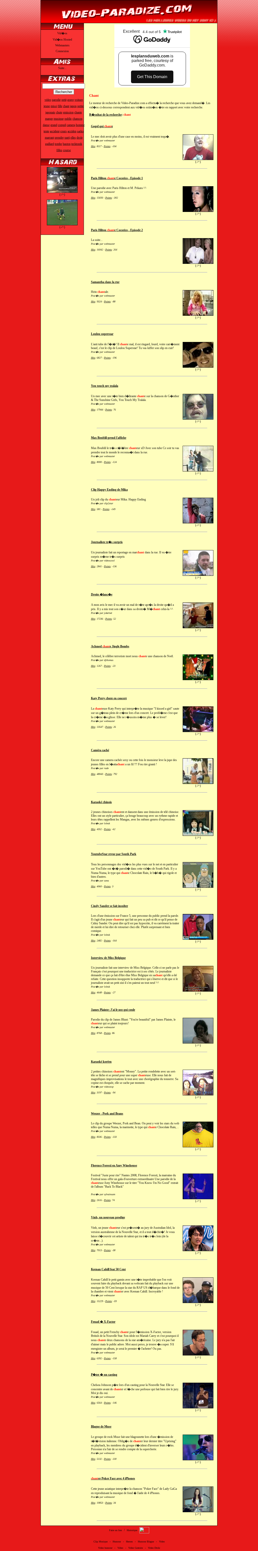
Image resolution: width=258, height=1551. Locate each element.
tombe (58, 144)
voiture (79, 100)
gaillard (49, 144)
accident (54, 131)
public (68, 118)
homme (80, 125)
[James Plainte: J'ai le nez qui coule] (198, 1042)
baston (67, 144)
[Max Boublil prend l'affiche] (198, 470)
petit (64, 100)
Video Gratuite (135, 1547)
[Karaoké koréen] (198, 1094)
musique (59, 118)
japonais (50, 112)
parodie (56, 100)
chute (59, 112)
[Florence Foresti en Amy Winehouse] (198, 1198)
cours (63, 131)
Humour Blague (146, 1541)
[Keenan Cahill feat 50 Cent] (198, 1302)
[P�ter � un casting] (198, 1407)
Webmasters (62, 45)
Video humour (105, 1547)
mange (49, 118)
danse (46, 125)
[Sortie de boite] (62, 192)
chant (66, 106)
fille (60, 106)
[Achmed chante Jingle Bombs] (198, 679)
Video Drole (154, 1547)
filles (59, 150)
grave (70, 100)
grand (53, 125)
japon (73, 106)
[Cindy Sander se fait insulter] (198, 938)
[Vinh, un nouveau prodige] (198, 1250)
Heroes (129, 1541)
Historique (132, 1530)
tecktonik (76, 144)
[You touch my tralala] (198, 418)
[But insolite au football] (62, 224)
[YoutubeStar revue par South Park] (198, 887)
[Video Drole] (129, 22)
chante (78, 112)
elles (73, 137)
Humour (117, 1541)
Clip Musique (100, 1541)
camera (71, 125)
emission (68, 112)
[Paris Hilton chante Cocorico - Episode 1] (198, 211)
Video (162, 1541)
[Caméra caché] (198, 783)
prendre (59, 137)
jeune (47, 106)
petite (80, 106)
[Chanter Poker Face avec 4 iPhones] (198, 1511)
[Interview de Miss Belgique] (198, 990)
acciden (72, 131)
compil (62, 125)
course (67, 150)
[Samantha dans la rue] (198, 314)
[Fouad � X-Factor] (198, 1354)
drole (80, 137)
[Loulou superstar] (198, 366)
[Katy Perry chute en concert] (198, 731)
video (48, 100)
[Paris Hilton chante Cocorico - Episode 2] (198, 263)
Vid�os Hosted (62, 39)
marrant (49, 137)
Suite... (62, 68)
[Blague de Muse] (198, 1459)
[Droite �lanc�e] (198, 627)
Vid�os (62, 33)
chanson (77, 118)
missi (54, 106)
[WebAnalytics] (144, 1532)
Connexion (62, 51)
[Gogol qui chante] (198, 159)
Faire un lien (115, 1530)
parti (67, 137)
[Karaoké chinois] (198, 835)
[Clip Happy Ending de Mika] (198, 522)
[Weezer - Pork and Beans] (198, 1146)
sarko (80, 131)
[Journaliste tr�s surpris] (198, 575)
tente (46, 131)
